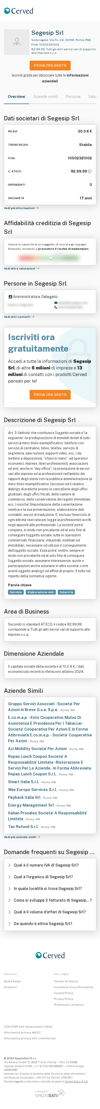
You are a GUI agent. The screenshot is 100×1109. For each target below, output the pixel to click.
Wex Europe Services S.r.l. (33, 789)
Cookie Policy (63, 993)
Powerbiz (10, 987)
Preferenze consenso (69, 1004)
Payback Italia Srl (25, 797)
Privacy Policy (63, 999)
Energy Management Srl (31, 805)
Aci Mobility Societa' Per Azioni (38, 748)
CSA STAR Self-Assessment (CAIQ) (28, 1026)
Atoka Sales (12, 981)
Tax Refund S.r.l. (24, 826)
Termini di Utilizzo (66, 981)
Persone (73, 96)
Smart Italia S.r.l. (24, 782)
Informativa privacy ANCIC (22, 1032)
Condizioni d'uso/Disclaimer (73, 987)
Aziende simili (45, 96)
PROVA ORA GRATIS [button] (50, 66)
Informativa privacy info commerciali (30, 1038)
